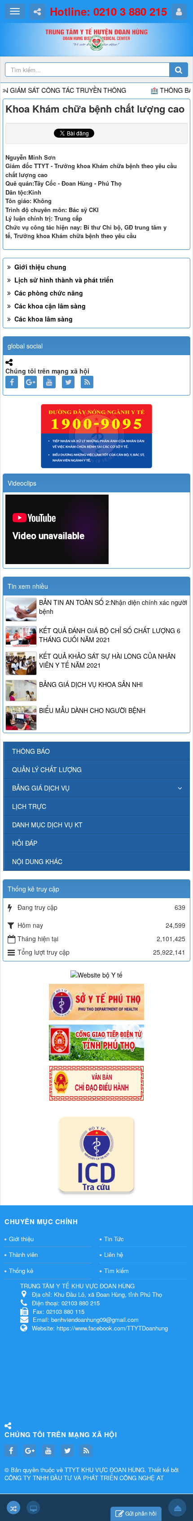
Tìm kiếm (116, 1270)
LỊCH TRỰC (29, 806)
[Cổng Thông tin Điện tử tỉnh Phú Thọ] (96, 1041)
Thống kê (21, 1270)
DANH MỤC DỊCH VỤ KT (47, 824)
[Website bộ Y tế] (96, 973)
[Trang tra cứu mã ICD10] (96, 1152)
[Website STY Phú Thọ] (96, 1000)
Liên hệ (113, 1254)
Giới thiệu (21, 1238)
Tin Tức (114, 1238)
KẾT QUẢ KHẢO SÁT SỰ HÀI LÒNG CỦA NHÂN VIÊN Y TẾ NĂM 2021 (107, 660)
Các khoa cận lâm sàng (49, 305)
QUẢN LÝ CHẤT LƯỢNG (47, 769)
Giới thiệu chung (39, 266)
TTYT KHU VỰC (87, 1469)
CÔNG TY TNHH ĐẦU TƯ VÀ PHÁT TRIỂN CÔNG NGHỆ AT (84, 1477)
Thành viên (23, 1254)
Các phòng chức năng (48, 292)
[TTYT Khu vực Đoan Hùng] (96, 41)
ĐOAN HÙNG (127, 1469)
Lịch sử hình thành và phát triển (63, 279)
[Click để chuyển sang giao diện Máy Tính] (33, 1507)
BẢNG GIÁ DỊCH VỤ (41, 787)
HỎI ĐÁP (24, 843)
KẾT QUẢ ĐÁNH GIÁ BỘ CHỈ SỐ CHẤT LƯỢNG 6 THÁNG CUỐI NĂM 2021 (109, 635)
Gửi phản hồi (141, 1513)
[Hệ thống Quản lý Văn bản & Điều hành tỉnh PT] (96, 1082)
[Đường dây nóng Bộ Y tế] (96, 435)
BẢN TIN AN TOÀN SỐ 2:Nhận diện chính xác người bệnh (113, 607)
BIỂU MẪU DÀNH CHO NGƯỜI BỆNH (92, 710)
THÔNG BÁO (31, 751)
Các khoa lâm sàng (43, 318)
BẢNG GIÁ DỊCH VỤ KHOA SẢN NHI (91, 684)
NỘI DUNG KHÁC (37, 861)
